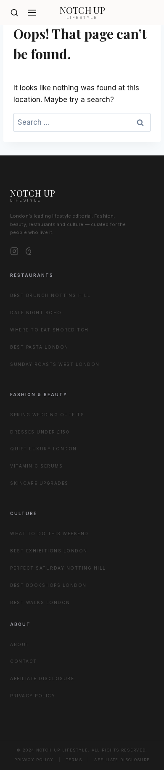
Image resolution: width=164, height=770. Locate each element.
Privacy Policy (32, 695)
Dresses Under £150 (39, 431)
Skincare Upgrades (39, 483)
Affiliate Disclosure (42, 678)
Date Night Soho (36, 312)
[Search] (14, 12)
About (19, 644)
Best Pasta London (39, 347)
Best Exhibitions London (48, 550)
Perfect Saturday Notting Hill (58, 567)
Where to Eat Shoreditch (49, 329)
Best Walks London (40, 602)
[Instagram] (14, 251)
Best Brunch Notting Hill (50, 295)
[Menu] (32, 13)
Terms (74, 759)
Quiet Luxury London (43, 448)
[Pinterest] (29, 251)
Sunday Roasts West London (55, 364)
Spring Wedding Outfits (47, 414)
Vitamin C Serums (36, 465)
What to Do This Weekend (49, 533)
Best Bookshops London (48, 585)
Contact (23, 661)
